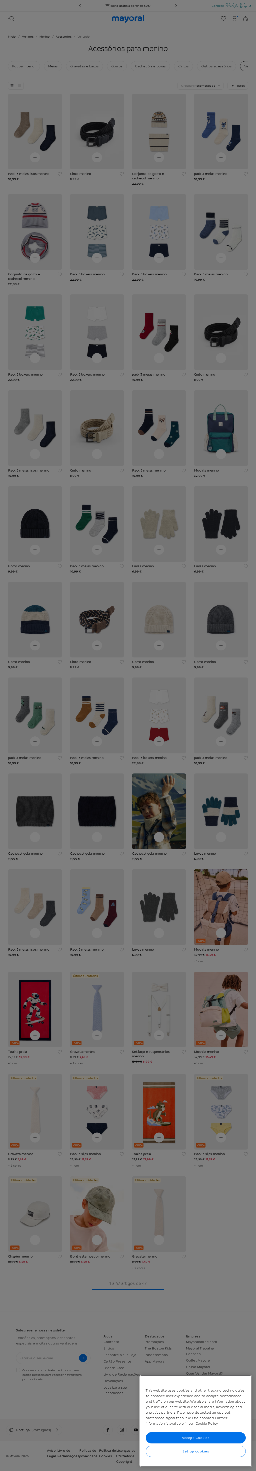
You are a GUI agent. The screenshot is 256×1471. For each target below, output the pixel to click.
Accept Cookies (196, 1437)
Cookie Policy (207, 1423)
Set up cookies (195, 1451)
